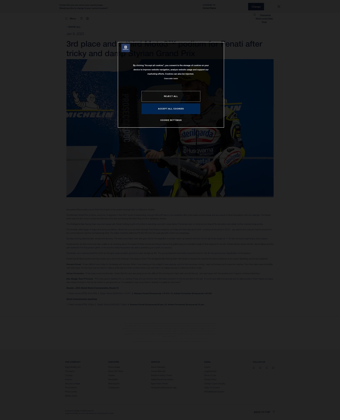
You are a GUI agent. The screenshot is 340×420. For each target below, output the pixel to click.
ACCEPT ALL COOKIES (171, 108)
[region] (171, 85)
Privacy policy (168, 78)
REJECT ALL (171, 96)
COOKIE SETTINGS (171, 120)
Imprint (175, 78)
